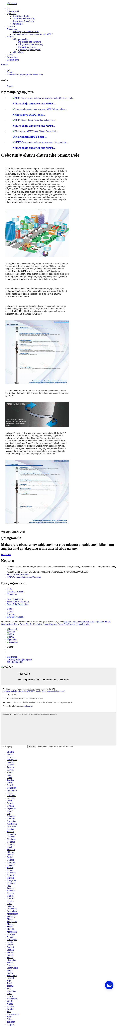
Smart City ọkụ (50, 624)
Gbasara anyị (13, 11)
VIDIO (10, 609)
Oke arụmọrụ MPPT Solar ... (30, 136)
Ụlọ (8, 8)
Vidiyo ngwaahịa (20, 39)
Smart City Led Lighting (31, 624)
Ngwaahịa (11, 13)
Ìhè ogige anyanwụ (27, 47)
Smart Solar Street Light (23, 21)
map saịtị (67, 621)
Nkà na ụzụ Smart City (83, 621)
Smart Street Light (21, 16)
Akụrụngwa (18, 24)
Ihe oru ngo (12, 57)
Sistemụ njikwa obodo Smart (26, 31)
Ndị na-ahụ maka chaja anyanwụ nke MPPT (33, 34)
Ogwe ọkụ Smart (102, 621)
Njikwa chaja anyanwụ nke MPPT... (34, 103)
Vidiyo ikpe (18, 52)
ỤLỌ (9, 589)
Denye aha (6, 554)
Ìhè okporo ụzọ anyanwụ (29, 42)
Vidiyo (10, 36)
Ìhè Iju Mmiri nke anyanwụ (30, 44)
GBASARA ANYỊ (15, 591)
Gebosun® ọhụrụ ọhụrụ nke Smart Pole (25, 74)
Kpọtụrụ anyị (13, 60)
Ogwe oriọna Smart (10, 624)
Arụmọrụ (11, 614)
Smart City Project (66, 624)
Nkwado (11, 26)
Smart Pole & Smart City (24, 18)
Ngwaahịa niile (82, 624)
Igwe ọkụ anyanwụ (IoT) (29, 49)
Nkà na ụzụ (12, 29)
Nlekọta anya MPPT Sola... (29, 114)
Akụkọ (10, 54)
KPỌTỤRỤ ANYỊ (15, 617)
